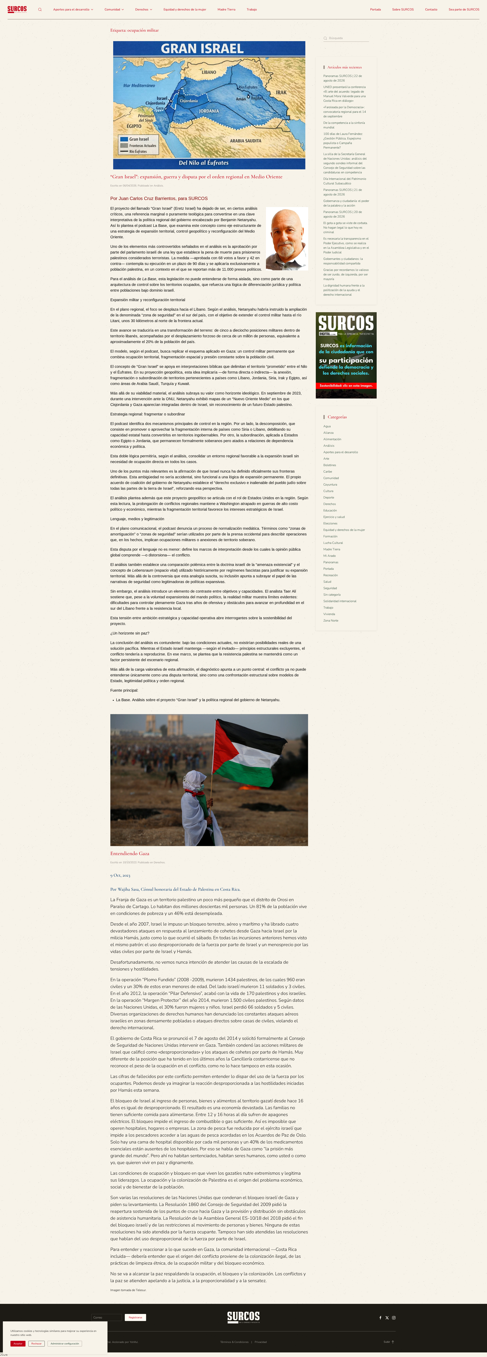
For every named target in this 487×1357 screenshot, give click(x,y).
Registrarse (135, 1317)
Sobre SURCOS (403, 9)
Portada (375, 9)
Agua (327, 426)
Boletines (329, 465)
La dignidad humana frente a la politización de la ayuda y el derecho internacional (343, 290)
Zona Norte (330, 620)
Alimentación (332, 439)
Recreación (330, 575)
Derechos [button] (141, 9)
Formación (330, 536)
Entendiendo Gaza (129, 853)
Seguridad (330, 588)
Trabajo (252, 9)
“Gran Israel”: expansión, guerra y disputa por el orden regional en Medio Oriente (196, 176)
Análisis (158, 185)
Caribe (327, 472)
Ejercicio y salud (334, 517)
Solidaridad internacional (339, 601)
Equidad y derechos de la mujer (185, 9)
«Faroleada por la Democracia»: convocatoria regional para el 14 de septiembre (344, 111)
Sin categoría (332, 595)
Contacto (431, 9)
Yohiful (134, 1342)
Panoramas (330, 562)
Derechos (159, 862)
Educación (330, 510)
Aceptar (18, 1343)
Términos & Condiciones (234, 1342)
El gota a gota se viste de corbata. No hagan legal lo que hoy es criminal (345, 227)
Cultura (328, 491)
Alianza (328, 433)
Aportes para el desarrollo (340, 452)
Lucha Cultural (333, 543)
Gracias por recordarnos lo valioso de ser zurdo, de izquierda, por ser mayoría (346, 274)
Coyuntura (330, 484)
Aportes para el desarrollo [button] (71, 9)
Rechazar (36, 1343)
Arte (326, 459)
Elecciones (330, 523)
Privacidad (261, 1342)
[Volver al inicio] (17, 9)
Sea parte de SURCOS (464, 9)
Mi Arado (329, 556)
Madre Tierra (226, 9)
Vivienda (329, 614)
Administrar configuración (65, 1343)
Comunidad (331, 478)
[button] (40, 9)
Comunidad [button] (112, 9)
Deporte (328, 497)
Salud (327, 582)
